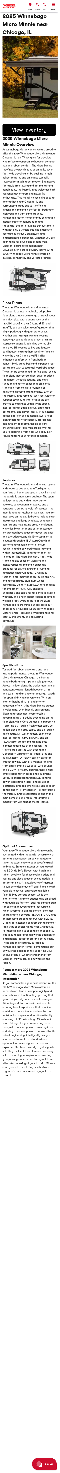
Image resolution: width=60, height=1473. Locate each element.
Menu (53, 10)
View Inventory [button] (29, 130)
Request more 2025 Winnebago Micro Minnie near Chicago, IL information (25, 974)
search (37, 10)
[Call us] (45, 4)
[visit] (30, 4)
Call (44, 10)
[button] (30, 6)
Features (8, 480)
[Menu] (53, 5)
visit (30, 10)
